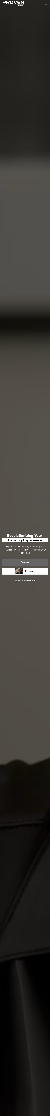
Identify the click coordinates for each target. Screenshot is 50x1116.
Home (4, 9)
